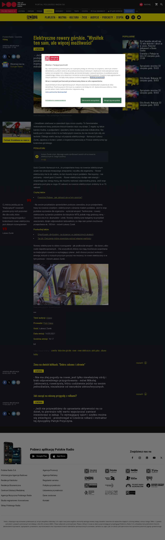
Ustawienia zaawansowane (55, 100)
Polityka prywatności (97, 77)
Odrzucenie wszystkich (91, 100)
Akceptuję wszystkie (112, 100)
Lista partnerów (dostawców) (56, 92)
